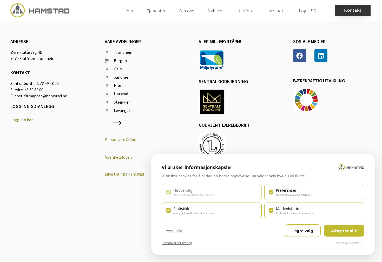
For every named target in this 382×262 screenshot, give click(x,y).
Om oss (186, 11)
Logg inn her (21, 119)
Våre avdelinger (123, 41)
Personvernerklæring (177, 243)
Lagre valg (302, 230)
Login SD (308, 11)
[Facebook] (299, 55)
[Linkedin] (320, 55)
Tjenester (156, 11)
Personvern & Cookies (124, 139)
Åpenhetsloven (118, 157)
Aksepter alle (344, 230)
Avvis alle (174, 230)
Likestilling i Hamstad (124, 174)
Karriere (246, 11)
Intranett (276, 11)
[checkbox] (212, 192)
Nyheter (216, 11)
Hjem (127, 11)
